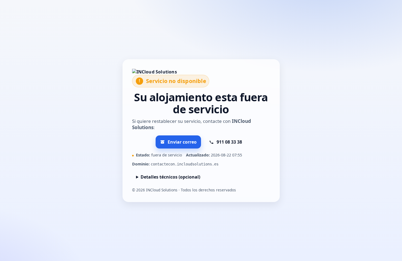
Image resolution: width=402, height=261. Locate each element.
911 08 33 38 (229, 142)
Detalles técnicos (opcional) (170, 177)
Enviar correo (182, 142)
